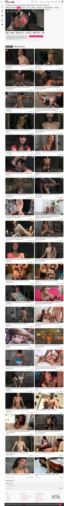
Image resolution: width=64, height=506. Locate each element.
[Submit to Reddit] (39, 11)
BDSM (23, 7)
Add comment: (9, 483)
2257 (7, 501)
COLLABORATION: (39, 493)
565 (18, 7)
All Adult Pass (38, 348)
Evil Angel (38, 369)
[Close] (62, 504)
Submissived (38, 111)
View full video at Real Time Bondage (28, 10)
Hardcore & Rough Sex (48, 7)
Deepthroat (39, 7)
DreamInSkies (38, 391)
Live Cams (42, 1)
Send (61, 488)
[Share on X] (42, 11)
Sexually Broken (10, 68)
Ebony (28, 7)
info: (7, 493)
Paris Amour (9, 219)
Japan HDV (9, 240)
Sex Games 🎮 (54, 1)
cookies (23, 504)
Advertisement (38, 496)
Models (37, 501)
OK (60, 504)
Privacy (8, 497)
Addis (8, 434)
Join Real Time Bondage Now (35, 36)
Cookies (8, 499)
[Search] (36, 1)
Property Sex (38, 326)
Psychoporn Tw (39, 283)
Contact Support (25, 497)
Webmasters (38, 497)
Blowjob (33, 7)
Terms (7, 496)
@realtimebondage (17, 39)
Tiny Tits (56, 7)
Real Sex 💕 (47, 1)
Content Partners (39, 499)
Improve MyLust (24, 499)
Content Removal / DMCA (26, 496)
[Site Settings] (62, 1)
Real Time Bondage (12, 7)
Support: (23, 493)
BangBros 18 (38, 305)
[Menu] (59, 1)
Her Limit (8, 348)
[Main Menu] (2, 1)
